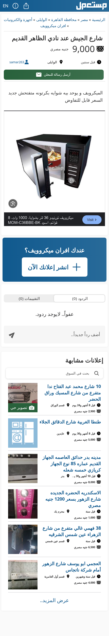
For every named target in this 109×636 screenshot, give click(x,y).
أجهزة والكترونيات (18, 19)
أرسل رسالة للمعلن (57, 74)
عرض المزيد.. (54, 600)
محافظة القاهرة (64, 19)
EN (5, 6)
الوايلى (41, 19)
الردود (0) (80, 298)
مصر (84, 19)
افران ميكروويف (53, 25)
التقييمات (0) (29, 298)
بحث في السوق (77, 373)
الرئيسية (98, 19)
